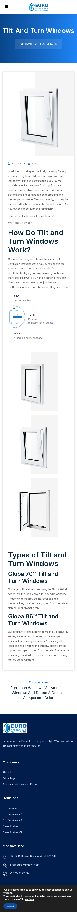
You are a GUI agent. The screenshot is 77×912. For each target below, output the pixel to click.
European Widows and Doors (20, 784)
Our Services (10, 808)
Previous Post (38, 690)
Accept (10, 906)
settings (29, 899)
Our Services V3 (12, 820)
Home (28, 43)
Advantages (10, 778)
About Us (8, 772)
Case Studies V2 (12, 832)
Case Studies (10, 826)
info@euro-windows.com (24, 864)
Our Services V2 (12, 814)
